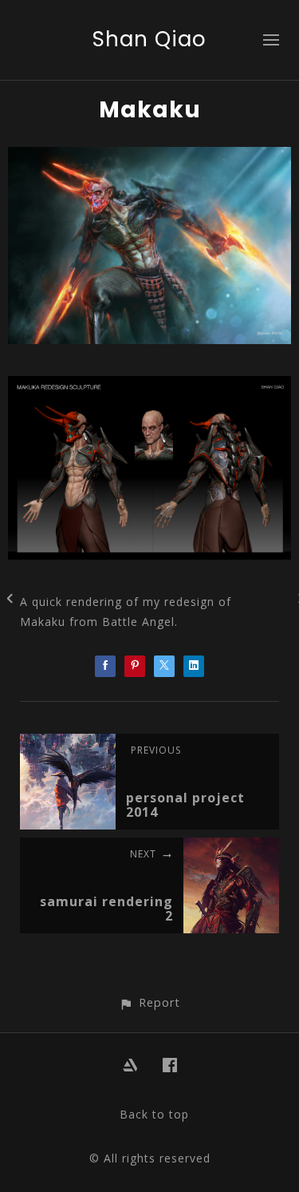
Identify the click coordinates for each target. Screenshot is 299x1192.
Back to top (154, 1114)
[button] (149, 1002)
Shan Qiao (149, 39)
